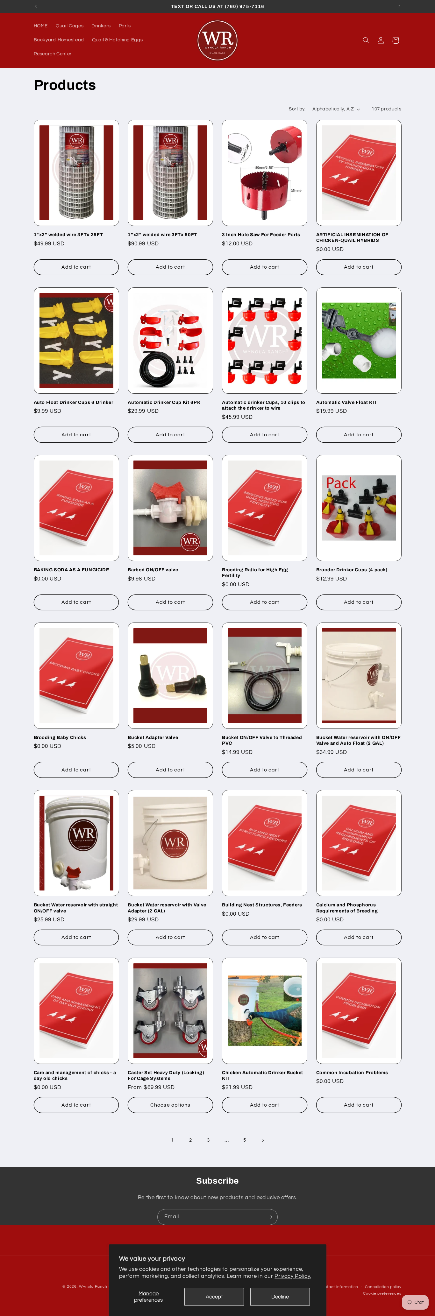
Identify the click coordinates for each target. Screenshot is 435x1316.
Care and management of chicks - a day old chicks (75, 1075)
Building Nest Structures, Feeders (262, 904)
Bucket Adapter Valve (153, 737)
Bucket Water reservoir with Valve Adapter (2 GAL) (167, 907)
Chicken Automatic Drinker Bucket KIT (262, 1075)
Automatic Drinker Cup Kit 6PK (164, 402)
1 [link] (172, 1140)
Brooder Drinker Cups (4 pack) (352, 569)
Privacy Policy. (293, 1276)
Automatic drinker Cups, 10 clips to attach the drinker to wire (263, 405)
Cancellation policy (383, 1287)
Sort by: (297, 109)
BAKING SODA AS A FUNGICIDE (72, 569)
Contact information (338, 1287)
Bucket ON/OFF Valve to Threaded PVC (262, 740)
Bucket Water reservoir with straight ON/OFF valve (76, 907)
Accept (214, 1297)
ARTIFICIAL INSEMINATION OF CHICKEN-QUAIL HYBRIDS (352, 237)
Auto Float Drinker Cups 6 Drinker (73, 402)
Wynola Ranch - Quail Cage (105, 1286)
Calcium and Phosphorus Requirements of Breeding (347, 907)
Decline (280, 1297)
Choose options (170, 1105)
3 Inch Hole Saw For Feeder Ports (261, 234)
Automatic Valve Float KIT (346, 402)
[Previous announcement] (36, 6)
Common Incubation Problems (352, 1072)
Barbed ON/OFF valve (153, 569)
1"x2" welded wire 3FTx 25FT (68, 234)
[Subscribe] (270, 1217)
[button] (366, 40)
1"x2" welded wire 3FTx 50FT (162, 234)
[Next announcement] (399, 6)
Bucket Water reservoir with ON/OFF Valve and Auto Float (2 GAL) (358, 740)
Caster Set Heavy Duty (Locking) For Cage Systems (166, 1075)
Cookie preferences (382, 1293)
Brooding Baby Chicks (60, 737)
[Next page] (262, 1140)
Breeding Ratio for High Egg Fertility (255, 572)
